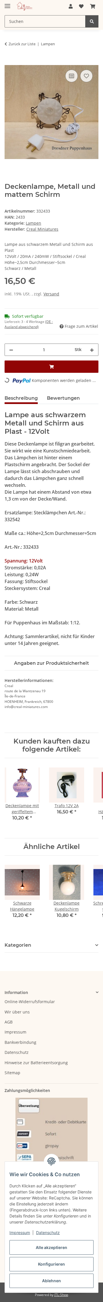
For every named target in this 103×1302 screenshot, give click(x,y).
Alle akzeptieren (51, 1247)
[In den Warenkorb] (9, 62)
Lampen (33, 223)
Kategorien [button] (18, 945)
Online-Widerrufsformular (30, 1001)
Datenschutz (48, 1232)
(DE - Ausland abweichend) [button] (29, 324)
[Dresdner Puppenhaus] (24, 6)
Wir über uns (17, 1012)
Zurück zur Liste (22, 43)
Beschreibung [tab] (21, 398)
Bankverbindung (20, 1042)
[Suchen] (91, 21)
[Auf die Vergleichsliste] (71, 76)
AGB (9, 1022)
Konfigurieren (51, 1264)
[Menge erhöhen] (92, 350)
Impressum (19, 1232)
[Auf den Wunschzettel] (86, 76)
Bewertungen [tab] (63, 398)
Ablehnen (51, 1280)
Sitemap (12, 1072)
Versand (51, 294)
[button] (71, 6)
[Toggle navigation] (7, 3)
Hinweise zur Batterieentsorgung (36, 1062)
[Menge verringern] (11, 350)
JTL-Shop (61, 1294)
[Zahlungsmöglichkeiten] (51, 1141)
